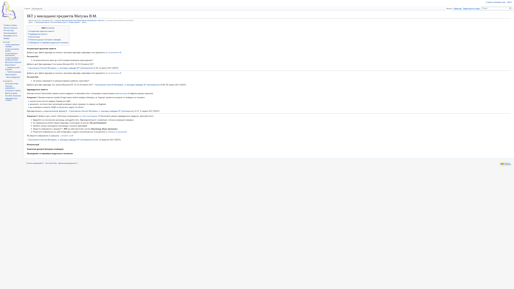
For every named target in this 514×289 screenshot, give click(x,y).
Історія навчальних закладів (12, 45)
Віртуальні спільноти (13, 62)
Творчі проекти (10, 75)
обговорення (92, 20)
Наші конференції (13, 77)
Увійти (509, 2)
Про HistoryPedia (51, 163)
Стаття (27, 9)
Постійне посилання (13, 96)
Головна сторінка (10, 25)
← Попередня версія (41, 22)
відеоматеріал (121, 93)
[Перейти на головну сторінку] (11, 10)
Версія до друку (11, 93)
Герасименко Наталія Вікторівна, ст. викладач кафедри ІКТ (54, 68)
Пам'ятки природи (14, 72)
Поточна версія (57, 22)
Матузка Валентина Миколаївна (74, 20)
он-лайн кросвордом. (88, 116)
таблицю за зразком (116, 132)
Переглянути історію (471, 9)
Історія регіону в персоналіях (11, 54)
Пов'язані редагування (10, 87)
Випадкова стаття (10, 36)
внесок (100, 20)
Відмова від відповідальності (68, 163)
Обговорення (37, 9)
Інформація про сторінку (11, 99)
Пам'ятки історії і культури (12, 68)
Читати (449, 9)
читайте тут (66, 136)
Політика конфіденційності (35, 163)
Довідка (6, 38)
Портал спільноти (10, 28)
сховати (50, 28)
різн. (31, 22)
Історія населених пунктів (12, 50)
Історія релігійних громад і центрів (12, 59)
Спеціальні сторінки (12, 91)
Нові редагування (10, 33)
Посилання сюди (11, 84)
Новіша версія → (75, 22)
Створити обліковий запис (496, 2)
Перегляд (457, 9)
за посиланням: (112, 52)
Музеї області (10, 65)
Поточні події (9, 30)
